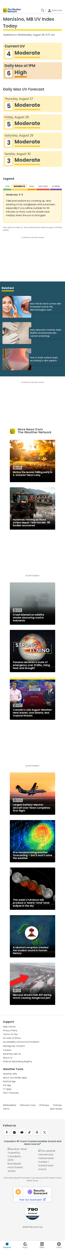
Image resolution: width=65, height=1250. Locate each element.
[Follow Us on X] (44, 1133)
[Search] (42, 10)
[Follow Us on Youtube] (22, 1133)
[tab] (7, 187)
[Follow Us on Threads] (37, 1133)
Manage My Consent (14, 1046)
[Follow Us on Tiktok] (29, 1133)
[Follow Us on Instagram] (14, 1133)
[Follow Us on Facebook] (7, 1133)
